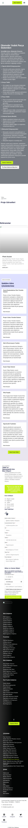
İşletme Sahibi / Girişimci (10, 518)
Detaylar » (5, 267)
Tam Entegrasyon (7, 702)
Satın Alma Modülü (7, 694)
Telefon (6, 537)
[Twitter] (21, 815)
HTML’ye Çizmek (7, 642)
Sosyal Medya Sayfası (8, 675)
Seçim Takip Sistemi (9, 367)
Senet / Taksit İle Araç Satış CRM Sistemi (13, 761)
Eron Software (8, 584)
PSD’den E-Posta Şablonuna (10, 644)
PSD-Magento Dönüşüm (9, 647)
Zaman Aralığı (8, 579)
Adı (5, 527)
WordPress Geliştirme (8, 628)
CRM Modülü (6, 690)
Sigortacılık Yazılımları (9, 423)
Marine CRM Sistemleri (8, 746)
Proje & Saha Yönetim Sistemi (12, 317)
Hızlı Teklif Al (6, 786)
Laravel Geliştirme (7, 622)
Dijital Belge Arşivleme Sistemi (10, 755)
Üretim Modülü (6, 683)
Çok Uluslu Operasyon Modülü (10, 696)
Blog (4, 784)
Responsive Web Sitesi (8, 669)
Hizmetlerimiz (6, 780)
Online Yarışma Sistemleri (9, 748)
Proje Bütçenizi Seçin (9, 574)
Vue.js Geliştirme (7, 655)
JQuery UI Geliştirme (8, 646)
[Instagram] (12, 815)
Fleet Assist (7, 256)
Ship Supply (6, 392)
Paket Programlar (7, 778)
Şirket (6, 542)
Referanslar (6, 782)
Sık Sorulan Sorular (8, 789)
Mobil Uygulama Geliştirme (9, 633)
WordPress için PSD (8, 651)
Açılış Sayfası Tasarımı (8, 663)
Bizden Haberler (7, 776)
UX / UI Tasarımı (7, 667)
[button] (24, 2)
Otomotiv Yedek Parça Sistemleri (11, 759)
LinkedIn (4, 816)
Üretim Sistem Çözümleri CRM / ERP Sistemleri (12, 763)
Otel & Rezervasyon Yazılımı (11, 343)
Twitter (20, 816)
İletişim (5, 791)
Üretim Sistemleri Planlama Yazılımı (12, 738)
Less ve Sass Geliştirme (9, 657)
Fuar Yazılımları (7, 737)
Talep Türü (7, 552)
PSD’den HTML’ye (7, 653)
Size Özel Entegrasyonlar (9, 685)
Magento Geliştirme (8, 626)
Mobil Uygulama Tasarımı (9, 671)
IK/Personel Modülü (8, 689)
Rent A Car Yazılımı (8, 740)
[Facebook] (4, 820)
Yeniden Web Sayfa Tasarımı (10, 665)
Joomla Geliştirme (7, 620)
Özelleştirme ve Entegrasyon (10, 700)
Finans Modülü (6, 687)
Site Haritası (6, 793)
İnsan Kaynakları (7, 774)
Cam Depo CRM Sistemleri (9, 750)
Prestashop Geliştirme (8, 631)
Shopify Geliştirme (7, 624)
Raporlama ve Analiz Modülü (10, 698)
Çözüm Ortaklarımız (8, 787)
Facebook (4, 822)
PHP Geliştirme (7, 617)
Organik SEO (6, 676)
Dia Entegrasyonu (7, 618)
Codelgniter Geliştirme (8, 630)
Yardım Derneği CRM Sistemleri (11, 757)
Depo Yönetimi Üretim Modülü (10, 692)
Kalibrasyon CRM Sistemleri (10, 753)
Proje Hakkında (8, 557)
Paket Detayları (6, 311)
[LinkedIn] (4, 815)
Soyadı (6, 532)
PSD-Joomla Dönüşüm (8, 649)
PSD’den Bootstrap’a (8, 640)
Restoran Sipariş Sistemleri (9, 752)
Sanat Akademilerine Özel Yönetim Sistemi (13, 766)
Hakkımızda (6, 773)
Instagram (12, 816)
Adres (6, 547)
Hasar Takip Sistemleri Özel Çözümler (12, 742)
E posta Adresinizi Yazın (10, 523)
